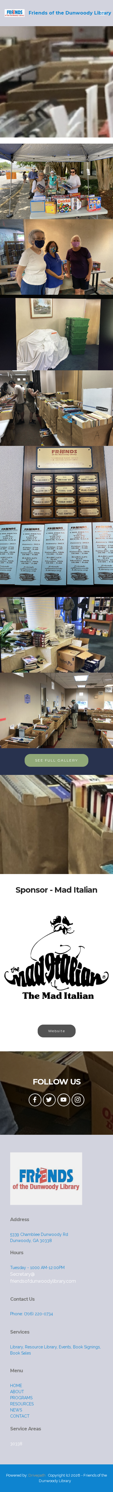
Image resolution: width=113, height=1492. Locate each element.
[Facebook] (35, 1099)
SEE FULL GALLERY (56, 760)
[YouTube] (63, 1099)
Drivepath (36, 1475)
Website (56, 1031)
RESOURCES (22, 1404)
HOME (16, 1385)
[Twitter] (49, 1099)
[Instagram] (78, 1099)
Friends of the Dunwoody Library (70, 13)
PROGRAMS (21, 1397)
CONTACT (20, 1416)
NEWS (16, 1410)
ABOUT (17, 1391)
